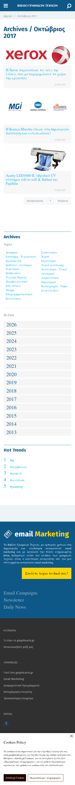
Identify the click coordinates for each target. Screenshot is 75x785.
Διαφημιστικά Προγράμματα (22, 685)
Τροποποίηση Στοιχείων (18, 698)
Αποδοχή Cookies (14, 777)
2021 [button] (11, 365)
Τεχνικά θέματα (16, 277)
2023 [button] (11, 349)
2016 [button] (11, 407)
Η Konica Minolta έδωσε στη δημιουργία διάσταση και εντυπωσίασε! (37, 131)
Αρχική (8, 16)
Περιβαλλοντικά (16, 281)
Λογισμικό (47, 273)
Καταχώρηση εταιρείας (18, 691)
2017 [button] (11, 398)
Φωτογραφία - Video (54, 286)
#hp (12, 460)
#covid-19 (15, 473)
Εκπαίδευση (13, 261)
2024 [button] (11, 340)
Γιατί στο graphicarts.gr (18, 672)
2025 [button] (11, 332)
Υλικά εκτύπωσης (52, 265)
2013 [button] (11, 432)
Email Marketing (14, 679)
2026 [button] (11, 324)
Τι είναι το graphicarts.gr (19, 640)
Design (10, 290)
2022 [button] (11, 357)
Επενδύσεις (13, 285)
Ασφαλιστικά (50, 278)
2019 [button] (11, 382)
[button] (6, 5)
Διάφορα (11, 252)
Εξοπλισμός (48, 261)
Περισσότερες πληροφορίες (45, 778)
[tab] (37, 324)
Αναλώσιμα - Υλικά (54, 269)
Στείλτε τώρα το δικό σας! (46, 573)
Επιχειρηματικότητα (19, 294)
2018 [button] (11, 390)
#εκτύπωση (17, 480)
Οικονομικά (48, 282)
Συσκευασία (49, 252)
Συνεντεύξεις (50, 290)
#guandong (16, 486)
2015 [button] (11, 415)
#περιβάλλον (18, 467)
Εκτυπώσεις (13, 298)
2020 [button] (11, 374)
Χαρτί (45, 256)
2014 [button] (11, 423)
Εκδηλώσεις (13, 273)
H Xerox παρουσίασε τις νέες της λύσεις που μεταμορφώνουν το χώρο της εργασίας (36, 73)
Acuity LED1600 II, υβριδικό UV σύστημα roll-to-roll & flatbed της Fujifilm (32, 179)
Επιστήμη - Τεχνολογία (21, 256)
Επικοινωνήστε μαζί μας (18, 647)
